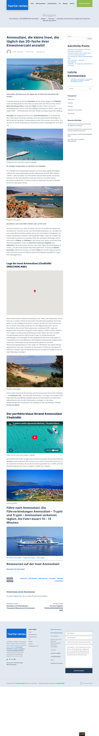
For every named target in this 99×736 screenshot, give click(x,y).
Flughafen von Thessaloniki (75, 110)
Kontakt (72, 3)
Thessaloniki (71, 113)
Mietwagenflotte (40, 3)
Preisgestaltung (52, 3)
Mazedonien (59, 581)
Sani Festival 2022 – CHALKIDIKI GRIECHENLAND (76, 140)
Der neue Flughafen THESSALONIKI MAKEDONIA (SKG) (80, 135)
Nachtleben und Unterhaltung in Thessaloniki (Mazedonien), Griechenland (79, 124)
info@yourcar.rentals (56, 663)
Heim (32, 3)
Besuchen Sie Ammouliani (16, 569)
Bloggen (65, 3)
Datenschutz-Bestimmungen (15, 662)
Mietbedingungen (11, 664)
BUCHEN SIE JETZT (34, 646)
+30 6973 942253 (55, 653)
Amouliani (23, 578)
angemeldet (17, 596)
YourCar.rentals (20, 683)
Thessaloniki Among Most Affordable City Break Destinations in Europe (81, 80)
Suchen (69, 36)
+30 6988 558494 (55, 656)
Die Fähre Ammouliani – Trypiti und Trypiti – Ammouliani (26, 558)
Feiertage (9, 578)
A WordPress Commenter (77, 79)
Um (60, 3)
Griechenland (42, 578)
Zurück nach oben (87, 683)
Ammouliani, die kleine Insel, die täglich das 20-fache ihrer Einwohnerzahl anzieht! (80, 130)
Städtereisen (32, 578)
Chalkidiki (10, 581)
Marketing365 (61, 683)
